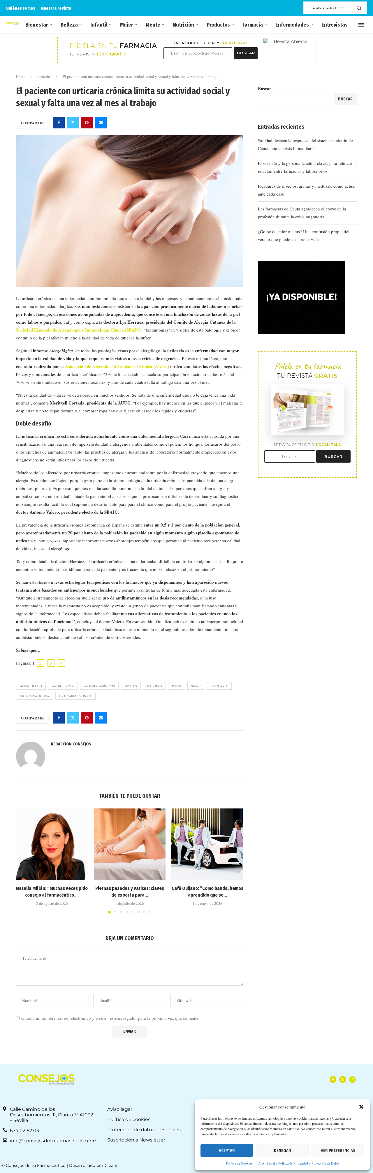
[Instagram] (352, 1079)
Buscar (264, 88)
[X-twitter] (342, 1079)
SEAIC (195, 686)
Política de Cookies (239, 1163)
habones (154, 686)
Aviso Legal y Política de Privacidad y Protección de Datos (298, 1163)
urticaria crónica (75, 696)
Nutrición (183, 25)
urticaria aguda (34, 696)
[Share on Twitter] (73, 122)
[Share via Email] (101, 122)
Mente (153, 25)
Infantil (99, 25)
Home (20, 76)
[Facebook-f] (333, 1079)
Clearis (111, 1165)
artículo (44, 76)
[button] (361, 1107)
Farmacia (252, 25)
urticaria (219, 686)
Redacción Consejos (71, 744)
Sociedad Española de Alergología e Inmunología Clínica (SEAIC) (78, 330)
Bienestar (36, 25)
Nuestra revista (56, 8)
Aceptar (227, 1150)
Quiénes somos (20, 8)
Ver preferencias (338, 1150)
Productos (218, 25)
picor (176, 686)
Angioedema (63, 686)
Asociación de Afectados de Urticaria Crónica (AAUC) (117, 366)
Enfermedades (292, 25)
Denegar (282, 1150)
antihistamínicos (99, 686)
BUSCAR (246, 53)
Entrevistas (334, 25)
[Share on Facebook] (59, 122)
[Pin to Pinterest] (87, 122)
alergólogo (31, 686)
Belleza (69, 25)
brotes (131, 686)
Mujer (126, 25)
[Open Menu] (361, 24)
